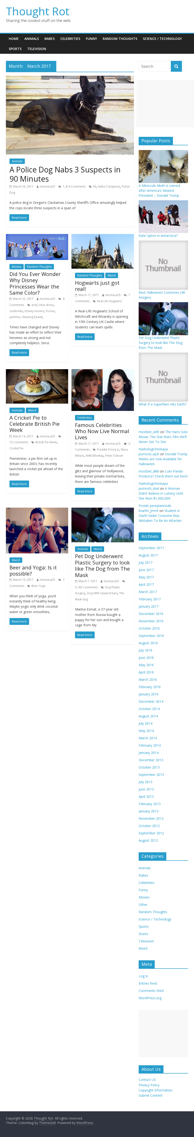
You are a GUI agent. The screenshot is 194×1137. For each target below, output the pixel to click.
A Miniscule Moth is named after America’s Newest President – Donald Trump (159, 190)
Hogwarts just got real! (97, 285)
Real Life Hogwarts (109, 301)
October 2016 (149, 628)
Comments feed (151, 990)
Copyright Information (155, 1090)
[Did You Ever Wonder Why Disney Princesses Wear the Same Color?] (37, 236)
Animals (31, 38)
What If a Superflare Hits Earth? (162, 404)
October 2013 (149, 767)
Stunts (143, 934)
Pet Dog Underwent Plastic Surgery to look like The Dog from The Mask (102, 565)
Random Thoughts (120, 38)
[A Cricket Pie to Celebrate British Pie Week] (37, 372)
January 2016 (149, 694)
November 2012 (151, 818)
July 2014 (145, 723)
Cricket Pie (16, 448)
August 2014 (148, 716)
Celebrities (70, 38)
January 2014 (149, 752)
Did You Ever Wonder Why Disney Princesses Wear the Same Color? (35, 283)
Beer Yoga (38, 586)
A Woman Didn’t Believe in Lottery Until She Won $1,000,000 (161, 493)
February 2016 (150, 687)
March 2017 (148, 591)
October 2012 (149, 825)
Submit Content (151, 1095)
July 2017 (145, 562)
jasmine (14, 317)
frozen (50, 311)
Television (36, 48)
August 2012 (148, 840)
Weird (112, 275)
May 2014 (146, 730)
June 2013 (146, 789)
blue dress (46, 305)
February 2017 (150, 599)
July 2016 (145, 650)
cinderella (16, 311)
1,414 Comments (74, 186)
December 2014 (151, 701)
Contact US (147, 1079)
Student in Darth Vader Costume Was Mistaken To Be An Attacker (160, 515)
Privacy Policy (149, 1085)
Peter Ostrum (114, 456)
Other (143, 904)
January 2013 (149, 811)
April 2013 (146, 796)
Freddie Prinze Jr (108, 449)
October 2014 (149, 708)
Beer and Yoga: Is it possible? (33, 570)
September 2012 (151, 833)
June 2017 (146, 570)
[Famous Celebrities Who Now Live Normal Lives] (102, 372)
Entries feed (148, 983)
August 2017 (148, 555)
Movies (16, 267)
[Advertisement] (165, 103)
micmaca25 (47, 186)
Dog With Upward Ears (102, 593)
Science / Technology (162, 38)
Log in (143, 976)
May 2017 (146, 577)
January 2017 (149, 606)
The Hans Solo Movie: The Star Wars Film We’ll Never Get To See (163, 437)
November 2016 (151, 621)
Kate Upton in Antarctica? (158, 235)
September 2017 (151, 548)
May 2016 (146, 665)
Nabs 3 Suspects (109, 186)
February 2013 (150, 804)
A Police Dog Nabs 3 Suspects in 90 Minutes (65, 174)
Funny (91, 38)
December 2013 (151, 760)
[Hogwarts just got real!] (102, 236)
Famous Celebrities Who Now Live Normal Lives (102, 431)
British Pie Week (46, 442)
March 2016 (148, 679)
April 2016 (146, 672)
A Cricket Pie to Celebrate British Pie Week (34, 424)
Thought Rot (37, 11)
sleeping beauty (32, 317)
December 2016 (151, 613)
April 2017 (146, 584)
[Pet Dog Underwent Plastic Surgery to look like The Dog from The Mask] (102, 510)
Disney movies (34, 311)
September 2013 (151, 774)
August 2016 (148, 643)
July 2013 (145, 782)
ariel (34, 305)
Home (14, 38)
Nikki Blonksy (94, 456)
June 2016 (146, 657)
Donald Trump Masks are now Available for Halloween (163, 459)
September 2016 (151, 635)
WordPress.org (150, 998)
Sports (15, 48)
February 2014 (150, 745)
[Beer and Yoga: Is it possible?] (37, 510)
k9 (94, 186)
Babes (49, 38)
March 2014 (148, 738)
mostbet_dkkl (149, 471)
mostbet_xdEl (149, 432)
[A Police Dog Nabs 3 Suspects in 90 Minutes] (70, 78)
